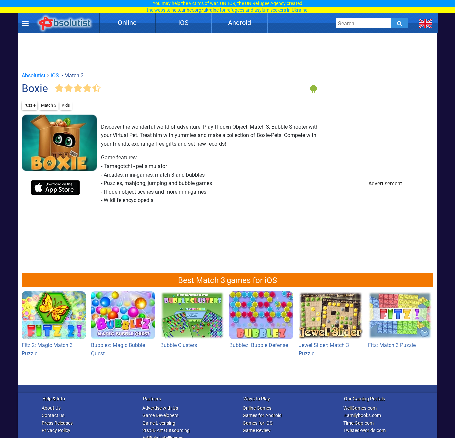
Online (127, 23)
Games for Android (262, 415)
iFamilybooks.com (362, 415)
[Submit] (399, 23)
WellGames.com (360, 408)
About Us (51, 408)
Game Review (257, 430)
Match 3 (48, 105)
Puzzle (29, 105)
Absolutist (33, 75)
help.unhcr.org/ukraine (195, 10)
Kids (66, 105)
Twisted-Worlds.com (364, 430)
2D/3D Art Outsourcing (166, 430)
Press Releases (57, 423)
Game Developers (160, 415)
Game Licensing (158, 423)
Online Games (257, 408)
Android (239, 23)
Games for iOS (257, 423)
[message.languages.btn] (425, 23)
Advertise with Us (160, 408)
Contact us (53, 415)
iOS (183, 23)
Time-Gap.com (358, 423)
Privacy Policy (56, 430)
